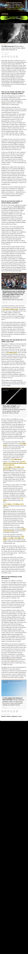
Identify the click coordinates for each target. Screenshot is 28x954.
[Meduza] (5, 13)
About (18, 22)
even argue (14, 600)
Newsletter (11, 22)
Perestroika (10, 250)
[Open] (26, 41)
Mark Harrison (11, 659)
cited (5, 269)
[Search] (22, 14)
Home (5, 22)
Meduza (6, 54)
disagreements (5, 103)
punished (12, 636)
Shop (22, 22)
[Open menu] (25, 14)
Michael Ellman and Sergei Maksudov (11, 657)
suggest (15, 142)
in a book (23, 363)
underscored (23, 62)
